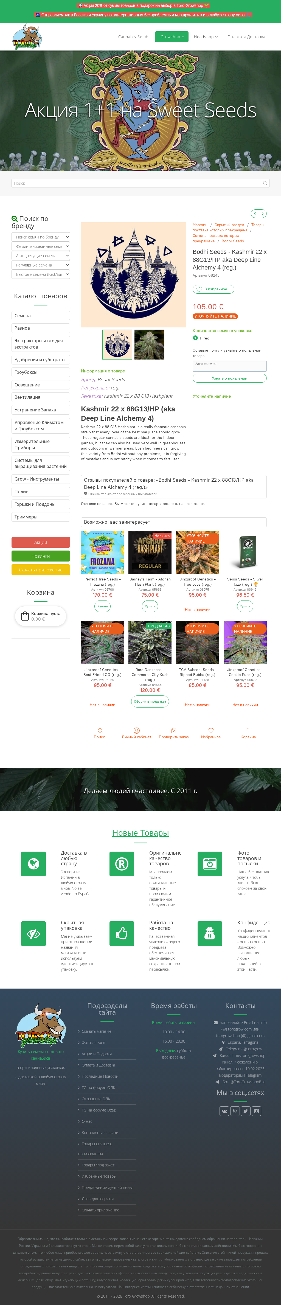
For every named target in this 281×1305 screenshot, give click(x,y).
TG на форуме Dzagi (99, 1110)
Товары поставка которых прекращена (228, 228)
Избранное (211, 737)
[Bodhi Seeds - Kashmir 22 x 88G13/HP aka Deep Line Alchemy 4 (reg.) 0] (117, 345)
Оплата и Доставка (246, 36)
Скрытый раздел (229, 225)
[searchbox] (140, 183)
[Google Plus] (235, 1111)
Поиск (99, 737)
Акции (40, 542)
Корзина (248, 737)
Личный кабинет (136, 737)
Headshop (204, 36)
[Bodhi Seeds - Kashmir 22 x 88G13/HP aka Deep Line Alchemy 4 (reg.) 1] (149, 345)
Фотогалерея (93, 1042)
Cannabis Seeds (134, 36)
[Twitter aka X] (246, 1111)
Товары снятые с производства (95, 1148)
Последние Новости (100, 1076)
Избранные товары (99, 1176)
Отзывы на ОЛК (96, 1098)
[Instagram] (256, 1111)
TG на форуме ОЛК (98, 1087)
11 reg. (205, 338)
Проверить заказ (174, 737)
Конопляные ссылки (100, 1132)
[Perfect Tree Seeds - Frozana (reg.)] (102, 552)
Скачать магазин (96, 1031)
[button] (40, 616)
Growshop (169, 36)
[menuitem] (255, 214)
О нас (87, 1121)
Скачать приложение (41, 570)
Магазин (200, 225)
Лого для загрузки (98, 1198)
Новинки (41, 556)
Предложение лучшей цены (107, 1187)
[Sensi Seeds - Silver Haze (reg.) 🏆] (245, 552)
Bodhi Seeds (233, 241)
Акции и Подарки (97, 1053)
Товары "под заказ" (98, 1165)
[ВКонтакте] (224, 1111)
